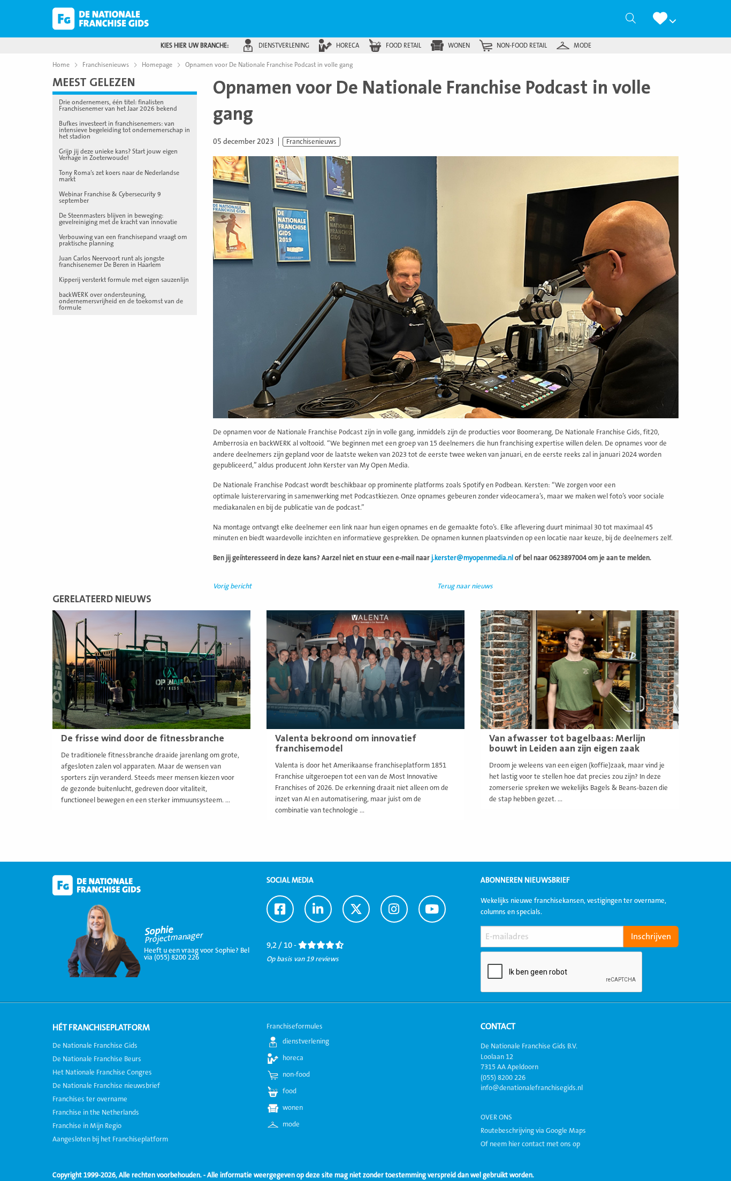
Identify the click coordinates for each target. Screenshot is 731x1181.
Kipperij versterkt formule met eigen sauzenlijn (124, 279)
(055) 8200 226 (503, 1078)
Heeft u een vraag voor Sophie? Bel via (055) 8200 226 (196, 954)
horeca (347, 45)
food (289, 1091)
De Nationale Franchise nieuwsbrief (106, 1086)
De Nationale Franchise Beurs (96, 1059)
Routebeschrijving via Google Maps (533, 1130)
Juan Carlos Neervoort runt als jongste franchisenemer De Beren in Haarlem (111, 262)
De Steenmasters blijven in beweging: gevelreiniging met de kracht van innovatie (118, 219)
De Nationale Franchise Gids (100, 18)
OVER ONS (496, 1117)
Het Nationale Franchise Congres (102, 1072)
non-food (296, 1074)
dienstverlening (283, 45)
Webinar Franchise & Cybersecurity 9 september (110, 197)
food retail (403, 45)
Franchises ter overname (89, 1099)
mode (582, 45)
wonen (459, 45)
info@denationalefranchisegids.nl (532, 1088)
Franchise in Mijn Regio (86, 1126)
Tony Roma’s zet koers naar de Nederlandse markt (119, 176)
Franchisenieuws (311, 141)
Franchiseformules (294, 1026)
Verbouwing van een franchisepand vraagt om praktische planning (123, 240)
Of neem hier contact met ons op (530, 1144)
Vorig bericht (232, 586)
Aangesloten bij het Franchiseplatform (110, 1139)
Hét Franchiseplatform (101, 1027)
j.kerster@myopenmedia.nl (472, 558)
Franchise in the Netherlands (95, 1112)
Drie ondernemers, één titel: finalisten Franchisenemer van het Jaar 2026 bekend (118, 105)
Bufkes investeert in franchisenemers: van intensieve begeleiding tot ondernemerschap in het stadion (124, 130)
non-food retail (522, 45)
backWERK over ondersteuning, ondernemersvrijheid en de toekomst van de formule (121, 301)
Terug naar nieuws (465, 586)
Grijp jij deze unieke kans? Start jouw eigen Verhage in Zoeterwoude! (118, 155)
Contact (498, 1026)
